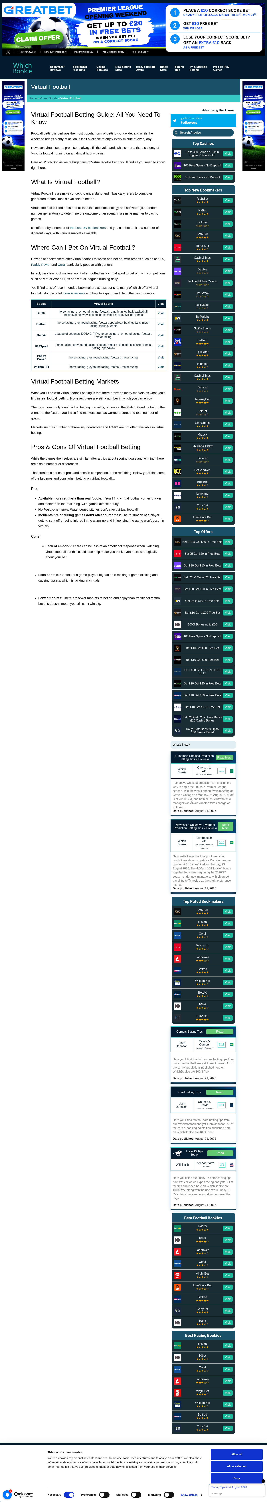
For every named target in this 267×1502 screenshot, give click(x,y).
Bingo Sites (164, 68)
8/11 (221, 1044)
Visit (161, 313)
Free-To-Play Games (221, 68)
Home (33, 98)
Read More (224, 757)
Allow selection (236, 1466)
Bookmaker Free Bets (80, 68)
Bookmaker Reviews (57, 68)
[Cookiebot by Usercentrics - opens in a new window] (23, 1495)
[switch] (104, 1495)
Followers (191, 120)
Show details (189, 1494)
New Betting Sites (123, 68)
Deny (236, 1478)
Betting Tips (179, 68)
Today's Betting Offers (145, 68)
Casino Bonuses (102, 68)
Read (219, 1031)
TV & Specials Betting (198, 68)
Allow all (236, 1454)
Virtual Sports (48, 98)
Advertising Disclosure (218, 110)
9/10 (221, 770)
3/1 (222, 1164)
